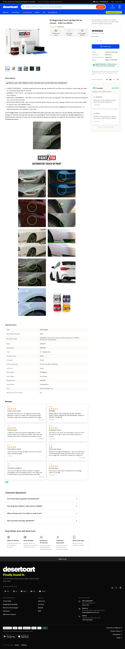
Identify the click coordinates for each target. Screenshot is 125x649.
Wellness (6, 12)
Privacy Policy (116, 631)
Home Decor (16, 12)
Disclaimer (117, 634)
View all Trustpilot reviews (106, 127)
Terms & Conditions (114, 628)
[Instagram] (112, 587)
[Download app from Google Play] (9, 636)
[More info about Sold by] (118, 52)
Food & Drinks (27, 12)
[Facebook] (120, 587)
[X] (116, 587)
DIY (44, 12)
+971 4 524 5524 (87, 620)
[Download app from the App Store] (23, 636)
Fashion (37, 12)
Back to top (62, 559)
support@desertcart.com (90, 612)
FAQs (119, 638)
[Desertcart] (10, 7)
